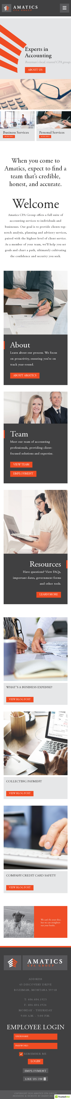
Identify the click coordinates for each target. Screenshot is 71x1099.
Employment (23, 473)
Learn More (49, 594)
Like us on (34, 1079)
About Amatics (24, 375)
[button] (64, 8)
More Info (9, 136)
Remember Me (35, 1054)
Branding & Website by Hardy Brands (35, 1096)
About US (35, 70)
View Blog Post (20, 699)
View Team (21, 464)
